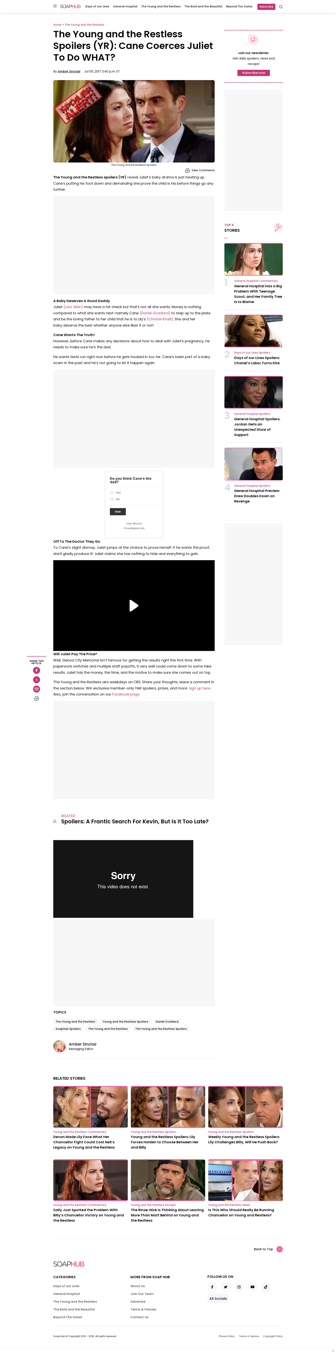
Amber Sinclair (69, 71)
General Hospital (125, 6)
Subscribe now (253, 73)
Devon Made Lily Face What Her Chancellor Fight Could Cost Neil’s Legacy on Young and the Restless (84, 1142)
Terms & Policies (143, 1309)
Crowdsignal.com (134, 528)
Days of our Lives (97, 6)
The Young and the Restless (161, 6)
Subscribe (266, 7)
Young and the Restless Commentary (79, 1132)
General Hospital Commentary (256, 281)
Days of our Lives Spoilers (252, 353)
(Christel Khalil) (160, 319)
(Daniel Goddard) (155, 313)
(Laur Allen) (73, 306)
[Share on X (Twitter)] (36, 679)
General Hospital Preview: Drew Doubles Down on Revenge (257, 496)
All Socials (218, 1298)
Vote (118, 511)
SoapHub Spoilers (68, 1029)
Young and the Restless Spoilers (125, 1022)
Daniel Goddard (167, 1022)
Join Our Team (142, 1294)
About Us (137, 1286)
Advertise (137, 1301)
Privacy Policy (227, 1336)
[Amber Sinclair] (61, 1046)
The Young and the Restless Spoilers (161, 1029)
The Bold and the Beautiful (203, 6)
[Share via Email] (36, 689)
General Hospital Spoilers (252, 414)
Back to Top (263, 1249)
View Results (134, 523)
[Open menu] (55, 6)
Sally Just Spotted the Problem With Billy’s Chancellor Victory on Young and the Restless (88, 1215)
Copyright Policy (273, 1336)
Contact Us (139, 1317)
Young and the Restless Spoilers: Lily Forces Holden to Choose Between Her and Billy (165, 1142)
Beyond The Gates (239, 6)
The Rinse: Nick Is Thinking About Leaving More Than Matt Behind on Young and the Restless (167, 1215)
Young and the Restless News (229, 1205)
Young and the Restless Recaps (153, 1205)
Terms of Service (249, 1336)
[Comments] (36, 698)
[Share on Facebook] (36, 670)
